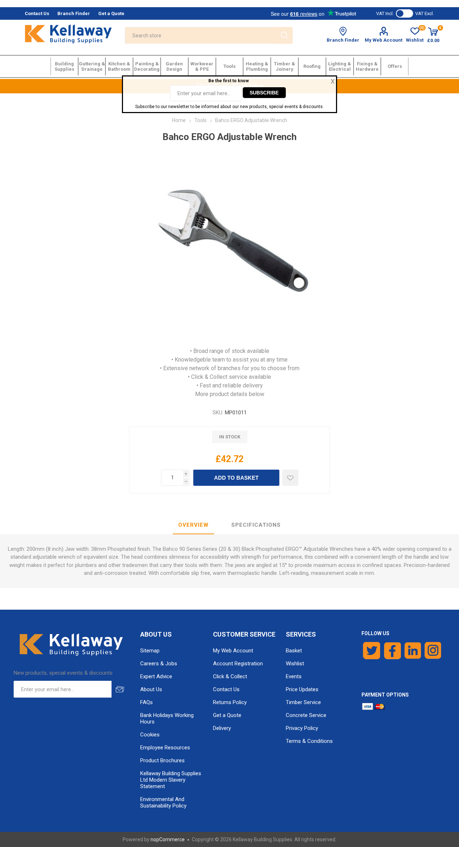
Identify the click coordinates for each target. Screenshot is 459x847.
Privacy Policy (302, 728)
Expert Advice (156, 676)
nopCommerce (168, 839)
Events (294, 676)
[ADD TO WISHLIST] (290, 478)
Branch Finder (343, 40)
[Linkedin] (412, 651)
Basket (294, 650)
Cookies (150, 734)
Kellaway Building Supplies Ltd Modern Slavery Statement (170, 780)
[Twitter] (372, 651)
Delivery (222, 728)
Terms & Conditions (309, 741)
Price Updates (302, 689)
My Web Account (383, 40)
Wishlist (295, 663)
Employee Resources (165, 747)
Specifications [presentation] (256, 525)
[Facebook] (392, 651)
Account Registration (238, 663)
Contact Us (226, 689)
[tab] (193, 525)
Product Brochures (162, 760)
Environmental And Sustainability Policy (163, 802)
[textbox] (200, 35)
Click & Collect (230, 676)
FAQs (146, 702)
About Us (151, 689)
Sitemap (150, 650)
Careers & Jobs (158, 663)
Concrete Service (306, 715)
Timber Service (303, 702)
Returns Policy (230, 702)
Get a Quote (227, 715)
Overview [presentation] (193, 525)
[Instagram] (433, 651)
